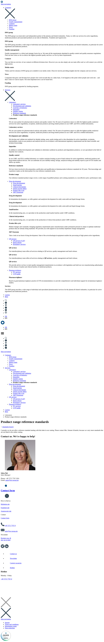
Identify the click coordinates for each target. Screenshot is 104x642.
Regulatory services (19, 402)
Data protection (10, 628)
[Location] (6, 305)
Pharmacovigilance (15, 404)
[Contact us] (6, 308)
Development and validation (22, 373)
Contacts (12, 360)
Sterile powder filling (20, 391)
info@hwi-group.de (11, 531)
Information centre (11, 626)
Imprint (7, 622)
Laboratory (12, 370)
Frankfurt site (5, 508)
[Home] (2, 2)
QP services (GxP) (19, 399)
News (11, 364)
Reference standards (19, 380)
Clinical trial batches (19, 390)
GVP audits (16, 408)
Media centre (13, 362)
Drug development (15, 384)
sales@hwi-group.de (12, 480)
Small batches (17, 388)
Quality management (15, 359)
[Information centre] (6, 303)
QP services (12, 397)
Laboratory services (19, 371)
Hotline (12, 568)
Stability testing (18, 379)
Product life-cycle (18, 393)
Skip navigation (6, 4)
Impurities (16, 377)
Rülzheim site (5, 504)
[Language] (6, 313)
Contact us (13, 554)
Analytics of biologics (20, 375)
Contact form (8, 490)
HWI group (12, 357)
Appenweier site (6, 511)
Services (7, 368)
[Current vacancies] (6, 310)
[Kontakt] (6, 486)
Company (8, 355)
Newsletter (13, 558)
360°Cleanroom (18, 395)
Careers (7, 410)
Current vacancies (15, 563)
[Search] (6, 301)
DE (6, 316)
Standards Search (8, 427)
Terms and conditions (12, 624)
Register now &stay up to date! (6, 539)
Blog (6, 411)
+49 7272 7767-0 (10, 525)
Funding (11, 366)
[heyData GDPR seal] (6, 640)
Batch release (17, 401)
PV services (17, 406)
